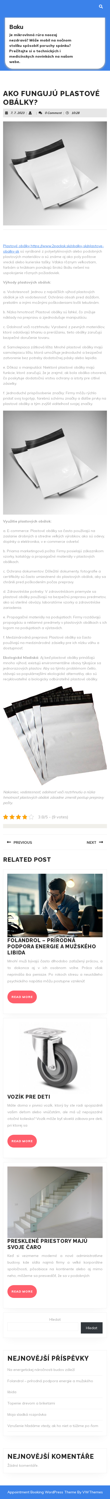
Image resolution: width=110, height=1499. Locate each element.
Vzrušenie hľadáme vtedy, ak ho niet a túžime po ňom (52, 1425)
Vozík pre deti (28, 1097)
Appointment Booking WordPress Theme (42, 1492)
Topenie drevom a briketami (31, 1403)
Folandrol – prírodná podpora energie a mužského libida (51, 946)
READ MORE (24, 999)
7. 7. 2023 (17, 113)
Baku (16, 26)
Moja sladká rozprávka (26, 1414)
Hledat (55, 1319)
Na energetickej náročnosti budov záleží (41, 1369)
